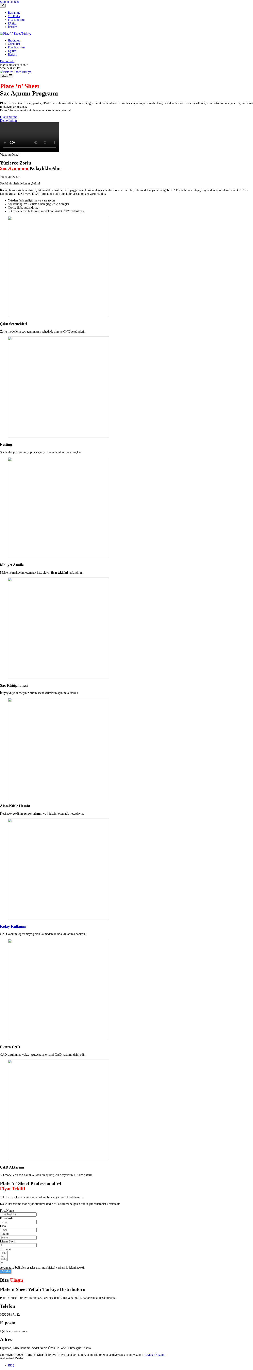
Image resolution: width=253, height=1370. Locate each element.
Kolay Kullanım (13, 926)
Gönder (6, 1271)
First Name (7, 1210)
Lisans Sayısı (8, 1241)
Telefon (4, 1233)
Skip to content (9, 1)
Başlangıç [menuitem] (14, 12)
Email (3, 1226)
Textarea (5, 1249)
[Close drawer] (3, 6)
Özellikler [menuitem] (14, 16)
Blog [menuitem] (11, 1365)
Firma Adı (6, 1218)
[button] (126, 154)
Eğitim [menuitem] (12, 23)
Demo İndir (7, 61)
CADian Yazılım (154, 1354)
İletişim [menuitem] (12, 26)
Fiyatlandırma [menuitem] (16, 19)
